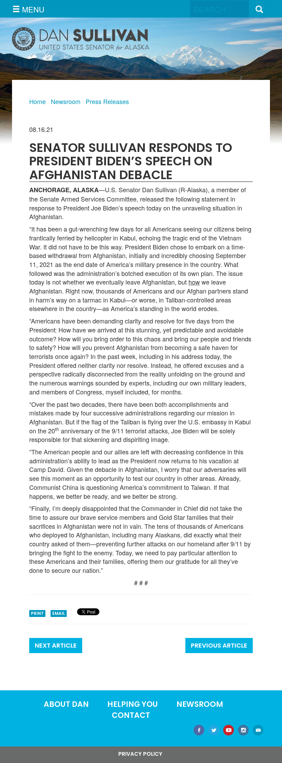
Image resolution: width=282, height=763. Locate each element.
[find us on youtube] (229, 730)
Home (37, 101)
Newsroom (65, 101)
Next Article (56, 645)
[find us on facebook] (199, 730)
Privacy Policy (140, 753)
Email (58, 613)
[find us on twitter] (214, 730)
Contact (131, 715)
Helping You (132, 704)
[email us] (258, 730)
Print (37, 613)
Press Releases (107, 101)
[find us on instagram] (243, 730)
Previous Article (219, 645)
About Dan (66, 704)
